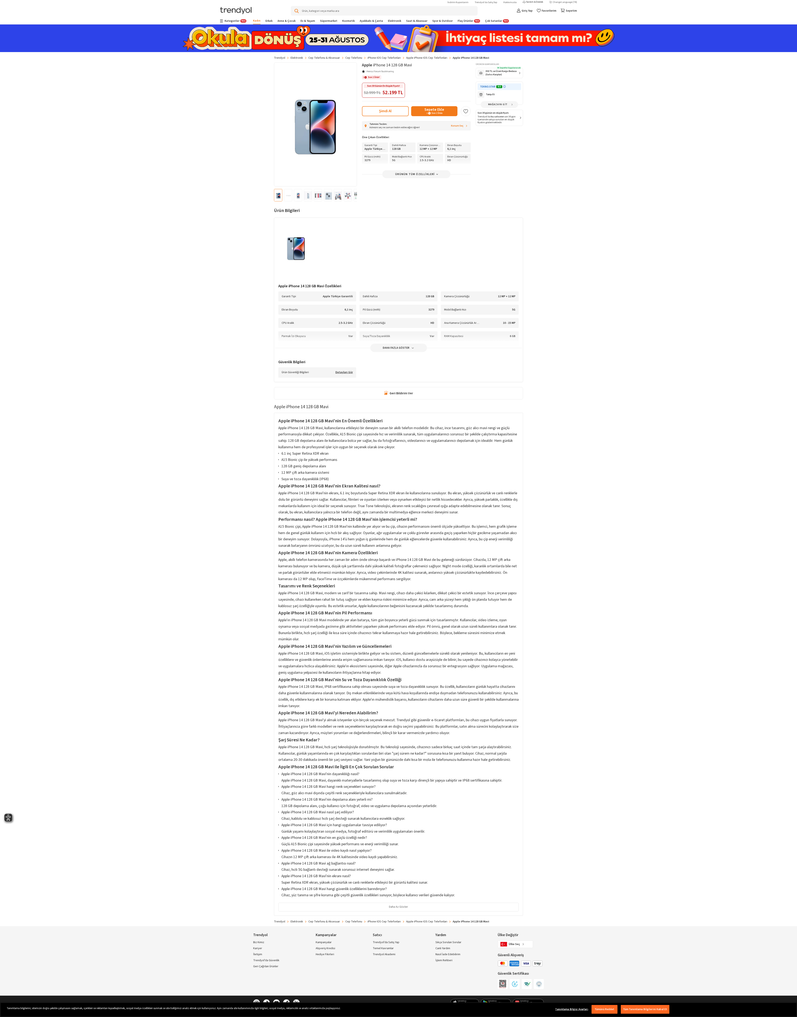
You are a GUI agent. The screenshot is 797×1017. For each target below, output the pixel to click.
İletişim (257, 954)
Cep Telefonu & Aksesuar (324, 58)
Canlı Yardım (442, 948)
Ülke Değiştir (508, 935)
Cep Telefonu (353, 58)
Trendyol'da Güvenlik (266, 960)
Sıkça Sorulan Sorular (448, 942)
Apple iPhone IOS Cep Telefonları (426, 58)
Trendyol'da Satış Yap (486, 2)
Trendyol (279, 58)
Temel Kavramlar (383, 948)
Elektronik (297, 58)
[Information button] (504, 86)
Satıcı (377, 935)
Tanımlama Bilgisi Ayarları (571, 1009)
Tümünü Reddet (604, 1009)
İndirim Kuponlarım (457, 2)
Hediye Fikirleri (325, 954)
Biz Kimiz (258, 942)
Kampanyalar (324, 942)
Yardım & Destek (534, 2)
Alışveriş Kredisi (325, 948)
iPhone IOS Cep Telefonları (384, 58)
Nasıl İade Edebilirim (447, 954)
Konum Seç (457, 125)
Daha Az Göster (398, 907)
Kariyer (257, 948)
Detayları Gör (344, 372)
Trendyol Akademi (384, 954)
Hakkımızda (510, 2)
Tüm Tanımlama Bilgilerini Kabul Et (645, 1009)
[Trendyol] (236, 11)
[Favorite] (466, 111)
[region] (398, 1009)
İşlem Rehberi (443, 960)
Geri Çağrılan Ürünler (265, 966)
